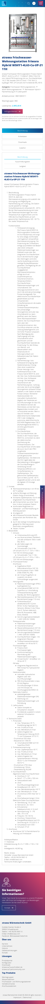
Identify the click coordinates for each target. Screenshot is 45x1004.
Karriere (5, 944)
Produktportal (7, 960)
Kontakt (5, 953)
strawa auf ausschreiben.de (12, 967)
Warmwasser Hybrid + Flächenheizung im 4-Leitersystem (21, 90)
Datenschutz (27, 997)
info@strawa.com (13, 934)
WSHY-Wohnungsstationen (12, 89)
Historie (5, 948)
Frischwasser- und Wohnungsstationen (16, 981)
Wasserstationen (8, 979)
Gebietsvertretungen (9, 950)
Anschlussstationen (9, 986)
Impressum (17, 997)
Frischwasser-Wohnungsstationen (22, 87)
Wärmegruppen (8, 977)
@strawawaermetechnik (18, 936)
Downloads (6, 965)
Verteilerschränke (8, 984)
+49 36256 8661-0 (15, 931)
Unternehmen (7, 946)
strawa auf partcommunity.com (13, 969)
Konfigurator (6, 963)
